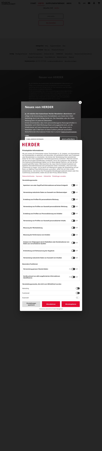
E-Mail (27, 135)
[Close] (80, 102)
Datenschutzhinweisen (69, 132)
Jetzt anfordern (68, 139)
